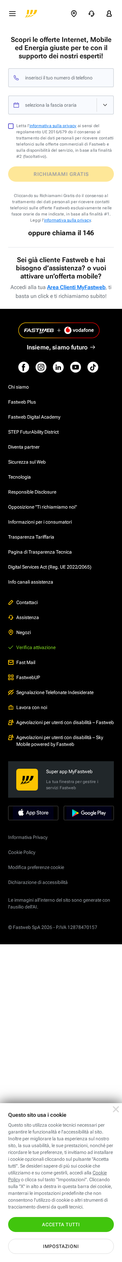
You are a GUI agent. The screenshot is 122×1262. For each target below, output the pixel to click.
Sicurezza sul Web (27, 462)
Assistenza (27, 617)
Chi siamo (18, 387)
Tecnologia (19, 477)
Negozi (23, 632)
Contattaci (27, 602)
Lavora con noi (31, 707)
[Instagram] (41, 367)
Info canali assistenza (30, 582)
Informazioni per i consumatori (40, 522)
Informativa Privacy (27, 837)
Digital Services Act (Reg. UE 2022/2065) (50, 567)
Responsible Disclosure (32, 492)
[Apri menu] (12, 13)
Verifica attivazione (36, 647)
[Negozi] (73, 13)
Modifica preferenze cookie (36, 867)
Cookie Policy (21, 852)
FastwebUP (28, 677)
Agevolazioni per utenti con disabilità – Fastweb (65, 722)
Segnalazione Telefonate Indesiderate (55, 692)
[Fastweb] (31, 13)
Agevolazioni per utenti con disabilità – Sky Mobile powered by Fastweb (59, 741)
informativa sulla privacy (53, 125)
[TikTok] (92, 367)
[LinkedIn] (58, 367)
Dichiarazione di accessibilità (38, 882)
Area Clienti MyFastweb (76, 287)
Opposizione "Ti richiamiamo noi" (42, 507)
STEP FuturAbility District (33, 432)
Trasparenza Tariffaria (31, 537)
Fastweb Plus (22, 402)
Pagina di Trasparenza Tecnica (40, 552)
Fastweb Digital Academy (34, 417)
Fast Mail (25, 662)
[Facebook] (23, 367)
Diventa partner (24, 447)
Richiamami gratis (61, 174)
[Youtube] (75, 367)
